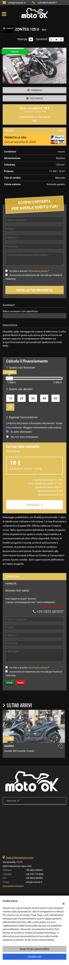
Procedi (33, 505)
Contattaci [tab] (12, 576)
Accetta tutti (34, 956)
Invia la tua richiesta (34, 290)
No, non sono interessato (24, 436)
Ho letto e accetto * (29, 271)
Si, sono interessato (21, 431)
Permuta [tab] (10, 583)
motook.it (12, 800)
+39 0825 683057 (47, 2)
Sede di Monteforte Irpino (20, 857)
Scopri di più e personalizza (34, 949)
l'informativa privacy (38, 271)
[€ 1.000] (9, 378)
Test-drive (36, 98)
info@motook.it (16, 2)
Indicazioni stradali (13, 886)
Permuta (36, 90)
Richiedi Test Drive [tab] (17, 590)
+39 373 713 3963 (34, 874)
